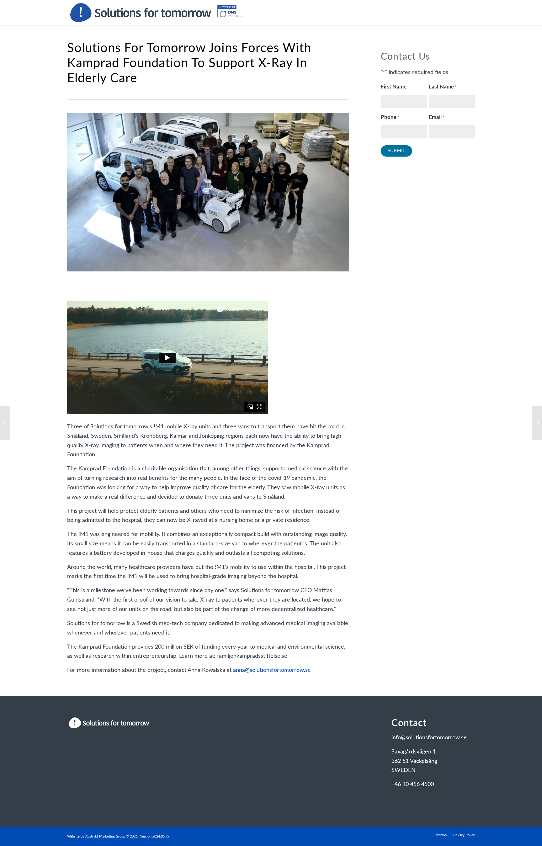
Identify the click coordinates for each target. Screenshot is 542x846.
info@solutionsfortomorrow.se (429, 738)
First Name (395, 86)
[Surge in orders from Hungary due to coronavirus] (5, 423)
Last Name (443, 86)
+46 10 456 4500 (412, 784)
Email (436, 117)
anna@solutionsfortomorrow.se (272, 670)
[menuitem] (440, 835)
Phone (390, 117)
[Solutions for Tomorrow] (156, 12)
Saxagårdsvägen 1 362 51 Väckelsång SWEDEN (414, 761)
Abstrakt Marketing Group (105, 836)
